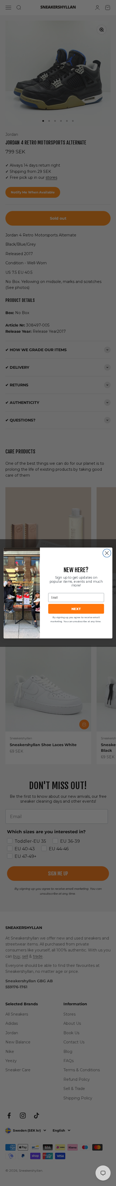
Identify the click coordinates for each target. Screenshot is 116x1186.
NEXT (76, 608)
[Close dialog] (107, 553)
